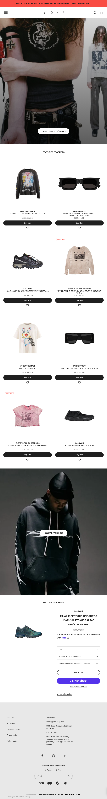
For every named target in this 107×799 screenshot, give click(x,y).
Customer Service (13, 729)
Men (59, 770)
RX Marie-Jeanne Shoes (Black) (79, 446)
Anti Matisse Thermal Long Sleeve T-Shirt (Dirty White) (79, 292)
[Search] (95, 12)
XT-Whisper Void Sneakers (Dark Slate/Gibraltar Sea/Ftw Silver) (78, 620)
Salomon (78, 611)
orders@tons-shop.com (55, 722)
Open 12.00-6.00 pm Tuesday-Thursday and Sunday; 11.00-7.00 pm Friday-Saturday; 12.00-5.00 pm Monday (59, 740)
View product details (64, 694)
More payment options (78, 687)
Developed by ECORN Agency (18, 797)
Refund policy (12, 741)
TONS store (50, 718)
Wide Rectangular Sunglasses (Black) (79, 368)
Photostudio (11, 723)
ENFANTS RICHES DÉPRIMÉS (53, 131)
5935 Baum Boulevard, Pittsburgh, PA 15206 (59, 727)
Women (50, 770)
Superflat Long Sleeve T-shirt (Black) (28, 214)
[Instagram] (53, 755)
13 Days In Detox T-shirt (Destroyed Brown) (27, 446)
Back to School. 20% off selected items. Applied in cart (53, 3)
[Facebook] (42, 755)
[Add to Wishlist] (27, 228)
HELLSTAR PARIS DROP (53, 533)
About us (10, 718)
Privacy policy (12, 735)
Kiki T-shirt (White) (27, 368)
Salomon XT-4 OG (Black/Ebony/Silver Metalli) (28, 291)
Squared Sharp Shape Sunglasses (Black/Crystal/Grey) (79, 215)
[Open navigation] (6, 12)
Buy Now (27, 223)
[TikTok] (65, 755)
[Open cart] (101, 12)
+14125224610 (52, 733)
